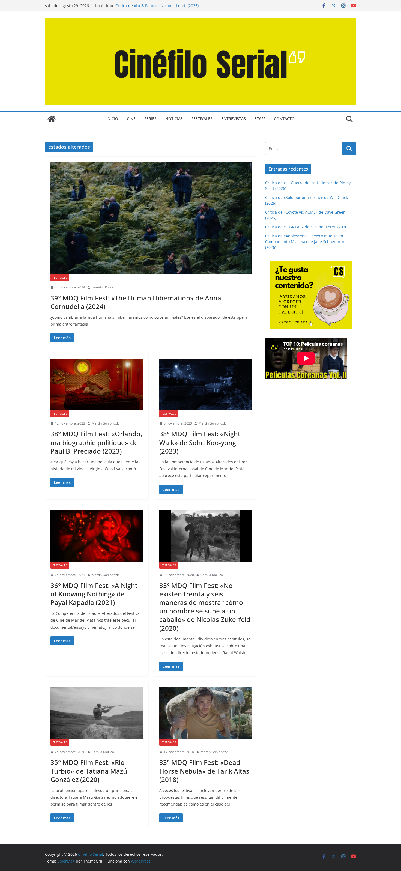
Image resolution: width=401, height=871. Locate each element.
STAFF (260, 118)
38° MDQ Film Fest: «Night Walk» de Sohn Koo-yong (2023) (199, 442)
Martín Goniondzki (105, 423)
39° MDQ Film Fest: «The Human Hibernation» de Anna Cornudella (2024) (135, 302)
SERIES (150, 118)
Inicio (112, 118)
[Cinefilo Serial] (51, 119)
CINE (131, 118)
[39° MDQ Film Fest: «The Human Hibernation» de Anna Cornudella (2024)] (151, 218)
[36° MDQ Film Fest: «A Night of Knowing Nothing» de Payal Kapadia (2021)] (96, 536)
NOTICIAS (174, 118)
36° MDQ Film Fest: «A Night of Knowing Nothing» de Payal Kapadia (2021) (93, 594)
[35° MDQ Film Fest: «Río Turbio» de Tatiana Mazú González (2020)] (96, 713)
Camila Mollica (211, 574)
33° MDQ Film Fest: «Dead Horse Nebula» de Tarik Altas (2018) (204, 771)
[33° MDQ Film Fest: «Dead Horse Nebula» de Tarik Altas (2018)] (205, 713)
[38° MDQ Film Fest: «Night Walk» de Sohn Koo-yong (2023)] (205, 384)
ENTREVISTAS (233, 118)
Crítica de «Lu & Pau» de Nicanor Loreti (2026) (157, 5)
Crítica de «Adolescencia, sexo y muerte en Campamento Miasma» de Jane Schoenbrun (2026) (305, 241)
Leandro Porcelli (104, 287)
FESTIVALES (202, 118)
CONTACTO (284, 118)
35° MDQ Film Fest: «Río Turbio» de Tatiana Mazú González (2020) (88, 771)
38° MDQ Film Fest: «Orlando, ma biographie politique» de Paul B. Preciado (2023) (96, 442)
